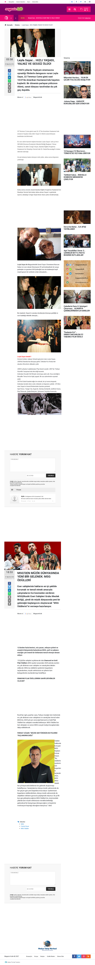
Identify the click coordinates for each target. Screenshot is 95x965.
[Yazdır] (9, 87)
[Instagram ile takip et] (83, 956)
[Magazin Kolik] (14, 9)
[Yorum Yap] (9, 91)
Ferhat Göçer (25, 826)
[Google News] (28, 97)
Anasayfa (29, 956)
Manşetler (11, 2)
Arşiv (28, 2)
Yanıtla (24, 501)
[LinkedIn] (9, 77)
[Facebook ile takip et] (74, 956)
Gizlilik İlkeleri (51, 956)
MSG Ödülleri (25, 828)
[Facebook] (9, 70)
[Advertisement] (39, 114)
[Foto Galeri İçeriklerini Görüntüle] (90, 2)
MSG (22, 824)
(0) (30, 501)
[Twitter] (9, 73)
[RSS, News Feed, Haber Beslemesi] (88, 956)
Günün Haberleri (20, 2)
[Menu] (69, 9)
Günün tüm (84, 18)
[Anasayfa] (5, 2)
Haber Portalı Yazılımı (14, 962)
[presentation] (11, 18)
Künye (36, 956)
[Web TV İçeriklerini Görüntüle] (85, 2)
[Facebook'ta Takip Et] (76, 2)
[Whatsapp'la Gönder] (9, 80)
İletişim (42, 956)
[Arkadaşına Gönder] (9, 84)
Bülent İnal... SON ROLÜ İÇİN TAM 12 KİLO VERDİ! (44, 18)
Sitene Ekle (35, 2)
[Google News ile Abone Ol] (72, 2)
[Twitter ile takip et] (79, 956)
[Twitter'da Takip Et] (81, 2)
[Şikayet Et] (53, 501)
